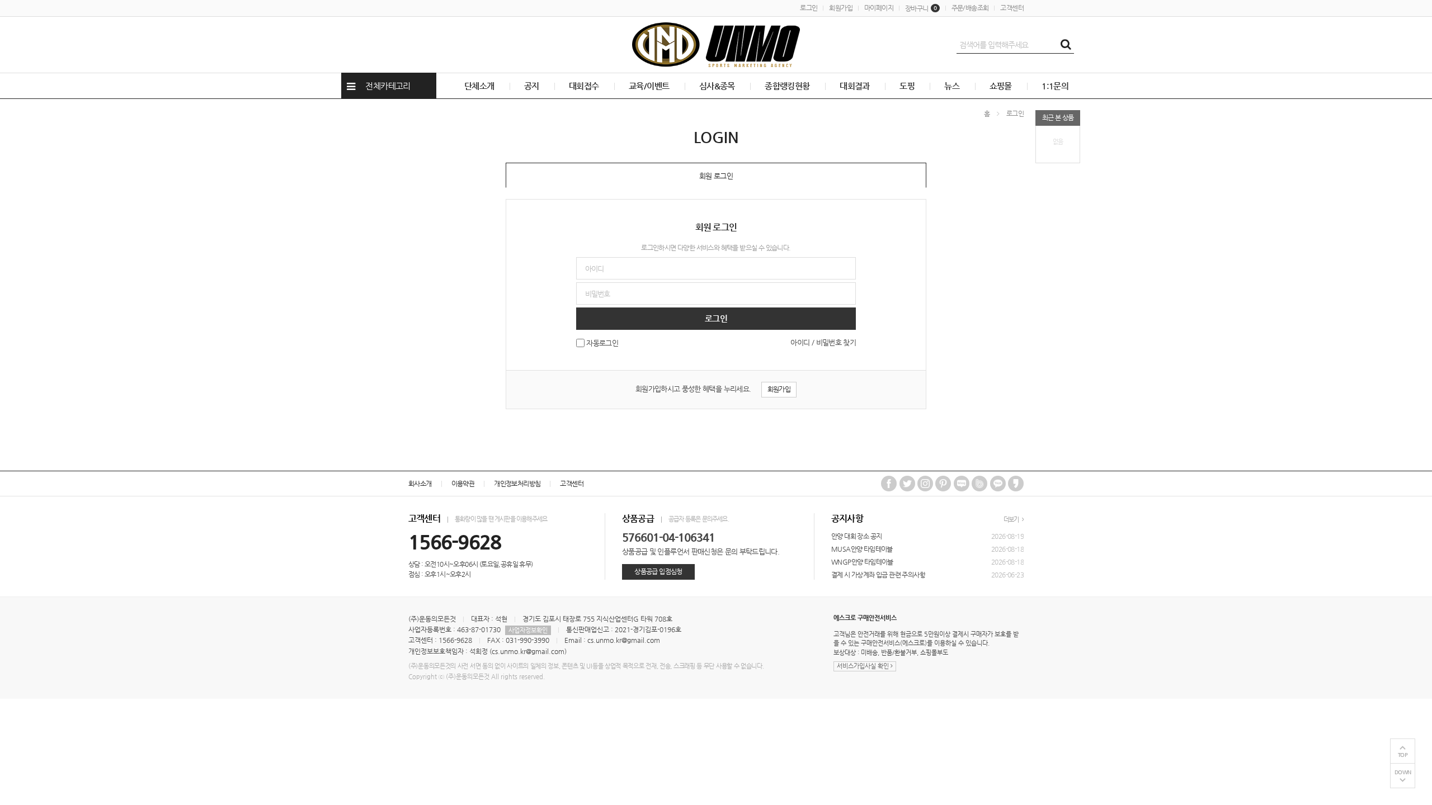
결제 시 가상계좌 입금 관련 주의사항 (878, 575)
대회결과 (855, 86)
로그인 (808, 8)
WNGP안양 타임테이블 (862, 562)
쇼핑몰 (1001, 86)
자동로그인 (602, 343)
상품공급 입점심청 (658, 571)
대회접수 (584, 86)
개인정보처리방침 (517, 483)
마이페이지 (878, 8)
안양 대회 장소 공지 (856, 536)
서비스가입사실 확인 (864, 666)
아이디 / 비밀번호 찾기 (823, 342)
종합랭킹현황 (787, 86)
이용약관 (463, 483)
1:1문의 (1055, 86)
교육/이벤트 (649, 86)
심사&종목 (717, 86)
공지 (531, 86)
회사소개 (420, 483)
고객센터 (1012, 8)
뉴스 (951, 86)
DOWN (1403, 772)
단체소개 (479, 86)
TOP (1403, 755)
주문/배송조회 (970, 8)
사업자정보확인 (528, 630)
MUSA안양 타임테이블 (862, 549)
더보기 (1012, 519)
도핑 (907, 86)
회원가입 (840, 8)
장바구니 (921, 8)
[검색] (1065, 44)
